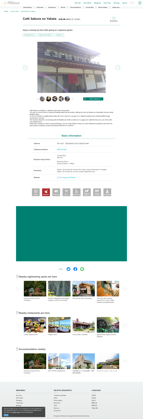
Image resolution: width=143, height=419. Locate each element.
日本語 (94, 395)
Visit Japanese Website (67, 177)
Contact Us (57, 410)
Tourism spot (14, 11)
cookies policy (16, 412)
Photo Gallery (102, 7)
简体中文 (94, 405)
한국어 (94, 400)
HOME (6, 11)
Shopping (19, 400)
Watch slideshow (95, 99)
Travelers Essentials (60, 395)
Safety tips (116, 7)
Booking (18, 405)
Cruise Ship (89, 7)
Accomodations (75, 7)
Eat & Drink (19, 398)
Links (55, 405)
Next (117, 67)
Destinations (27, 7)
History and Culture (45, 35)
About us (56, 408)
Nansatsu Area (28, 35)
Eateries (58, 35)
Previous (25, 67)
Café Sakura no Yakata (28, 11)
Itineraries (40, 7)
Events (63, 7)
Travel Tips (19, 403)
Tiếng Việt (95, 408)
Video (55, 398)
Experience (52, 7)
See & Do (19, 395)
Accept (6, 415)
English (94, 398)
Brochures (57, 403)
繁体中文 (94, 403)
